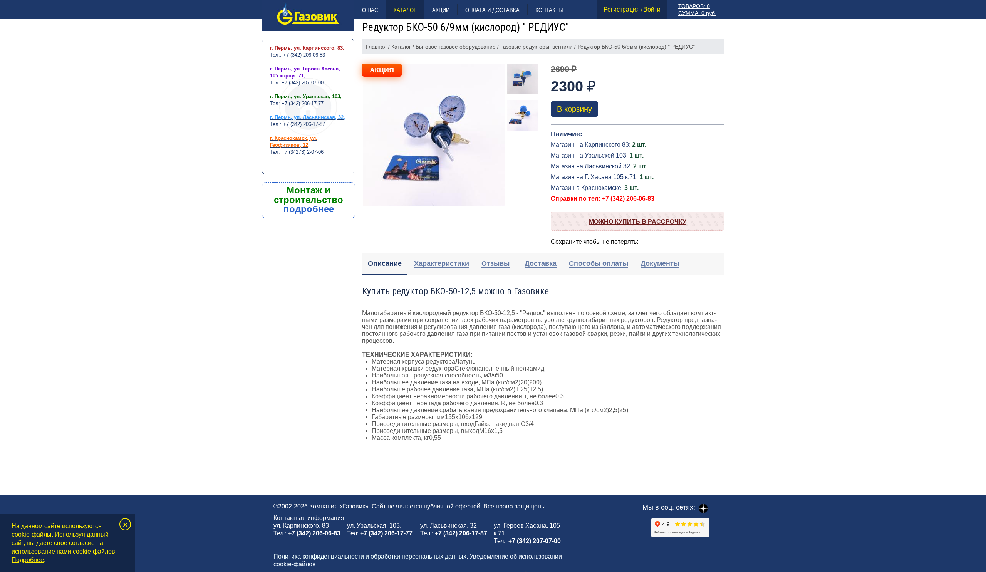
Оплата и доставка (492, 10)
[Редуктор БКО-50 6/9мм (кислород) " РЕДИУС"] (434, 135)
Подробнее (28, 560)
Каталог (405, 10)
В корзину (574, 109)
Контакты (549, 10)
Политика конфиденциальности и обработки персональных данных (369, 556)
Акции (440, 10)
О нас (370, 10)
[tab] (384, 264)
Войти (652, 9)
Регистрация (622, 9)
